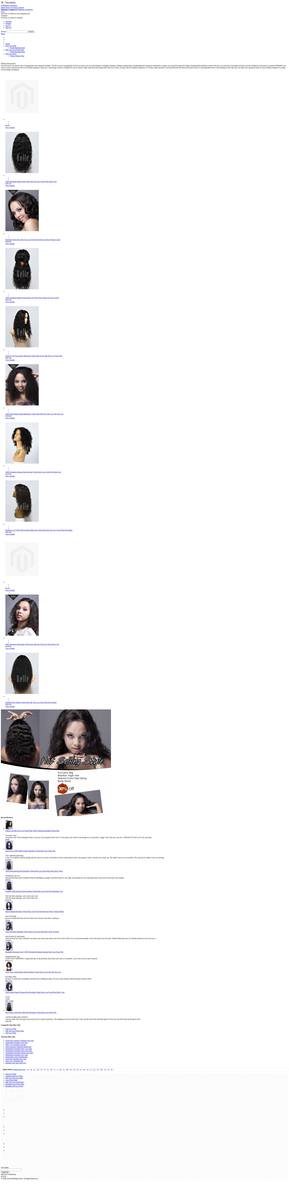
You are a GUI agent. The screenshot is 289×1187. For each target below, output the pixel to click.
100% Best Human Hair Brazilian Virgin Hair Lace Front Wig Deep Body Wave (34, 871)
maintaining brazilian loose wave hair (18, 1051)
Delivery (8, 1133)
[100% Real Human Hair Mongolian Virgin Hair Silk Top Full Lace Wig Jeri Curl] (22, 408)
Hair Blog (9, 1147)
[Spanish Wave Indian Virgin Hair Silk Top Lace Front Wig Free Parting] (22, 696)
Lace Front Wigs (11, 1080)
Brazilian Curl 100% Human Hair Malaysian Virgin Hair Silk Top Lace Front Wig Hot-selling (38, 530)
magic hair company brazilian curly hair (19, 1041)
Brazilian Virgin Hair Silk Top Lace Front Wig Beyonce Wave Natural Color (32, 240)
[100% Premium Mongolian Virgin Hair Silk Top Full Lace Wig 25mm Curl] (22, 638)
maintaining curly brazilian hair (16, 1057)
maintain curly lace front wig (15, 1063)
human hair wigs (19, 1069)
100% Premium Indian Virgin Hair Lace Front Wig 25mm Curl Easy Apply (32, 298)
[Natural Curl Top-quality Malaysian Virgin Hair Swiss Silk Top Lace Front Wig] (22, 350)
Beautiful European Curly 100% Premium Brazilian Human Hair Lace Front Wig (34, 952)
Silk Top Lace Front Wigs (14, 1031)
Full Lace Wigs (10, 1029)
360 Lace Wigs (10, 1033)
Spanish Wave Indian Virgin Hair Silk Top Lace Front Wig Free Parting (30, 702)
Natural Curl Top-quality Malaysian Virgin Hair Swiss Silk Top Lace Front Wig (33, 356)
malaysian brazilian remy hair (15, 1059)
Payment (8, 1130)
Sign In (8, 1113)
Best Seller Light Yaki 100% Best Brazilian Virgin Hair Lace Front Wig (30, 1012)
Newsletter (5, 1167)
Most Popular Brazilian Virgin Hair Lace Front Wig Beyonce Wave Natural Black (34, 912)
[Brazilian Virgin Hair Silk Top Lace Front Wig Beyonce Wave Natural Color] (22, 234)
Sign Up (8, 28)
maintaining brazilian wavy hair (16, 1055)
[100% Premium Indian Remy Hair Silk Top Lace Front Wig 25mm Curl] (22, 175)
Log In (7, 26)
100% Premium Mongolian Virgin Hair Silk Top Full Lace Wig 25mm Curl (32, 644)
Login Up (8, 1117)
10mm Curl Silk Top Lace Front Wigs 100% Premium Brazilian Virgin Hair (32, 831)
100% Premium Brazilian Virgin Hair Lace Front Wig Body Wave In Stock (32, 932)
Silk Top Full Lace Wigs (14, 1078)
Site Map (8, 1150)
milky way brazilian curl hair (15, 1045)
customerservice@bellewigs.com (12, 1160)
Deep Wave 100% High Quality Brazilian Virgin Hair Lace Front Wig (30, 851)
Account (8, 21)
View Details (10, 128)
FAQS (7, 1144)
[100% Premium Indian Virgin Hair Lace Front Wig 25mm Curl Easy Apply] (22, 292)
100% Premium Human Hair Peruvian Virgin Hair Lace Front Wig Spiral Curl (33, 472)
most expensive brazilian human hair (18, 1047)
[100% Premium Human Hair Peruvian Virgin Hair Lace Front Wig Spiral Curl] (22, 466)
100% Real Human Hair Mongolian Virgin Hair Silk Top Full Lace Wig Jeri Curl (34, 414)
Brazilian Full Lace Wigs (14, 1086)
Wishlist (8, 23)
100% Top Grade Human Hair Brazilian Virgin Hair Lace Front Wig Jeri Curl (33, 972)
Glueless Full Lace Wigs (14, 1076)
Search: (3, 31)
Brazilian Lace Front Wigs (14, 1084)
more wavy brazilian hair (14, 1061)
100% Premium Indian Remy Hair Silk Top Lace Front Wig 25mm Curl (31, 182)
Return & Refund (11, 1127)
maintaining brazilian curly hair (16, 1043)
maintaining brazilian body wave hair (18, 1049)
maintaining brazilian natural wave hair (19, 1053)
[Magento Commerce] (9, 5)
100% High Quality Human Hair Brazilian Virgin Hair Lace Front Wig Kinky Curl (34, 992)
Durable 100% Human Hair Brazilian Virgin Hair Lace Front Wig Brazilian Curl (34, 891)
